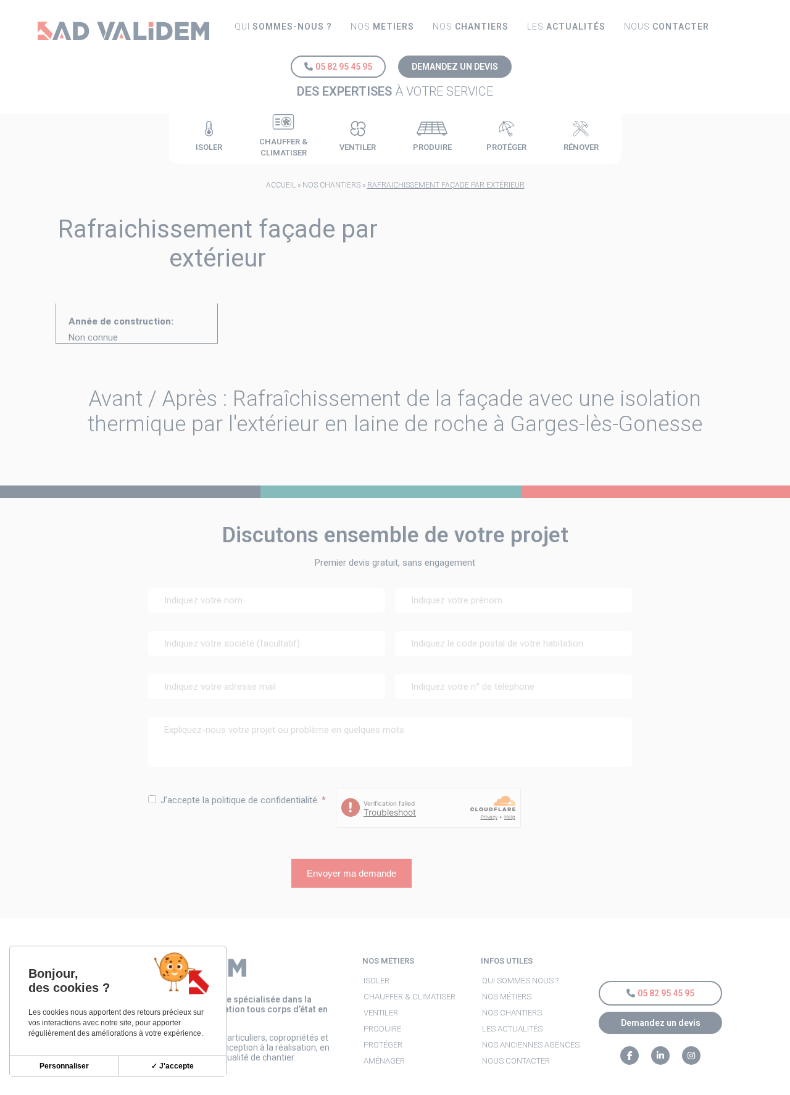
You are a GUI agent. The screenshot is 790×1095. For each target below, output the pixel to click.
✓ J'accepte (172, 1066)
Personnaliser (64, 1066)
